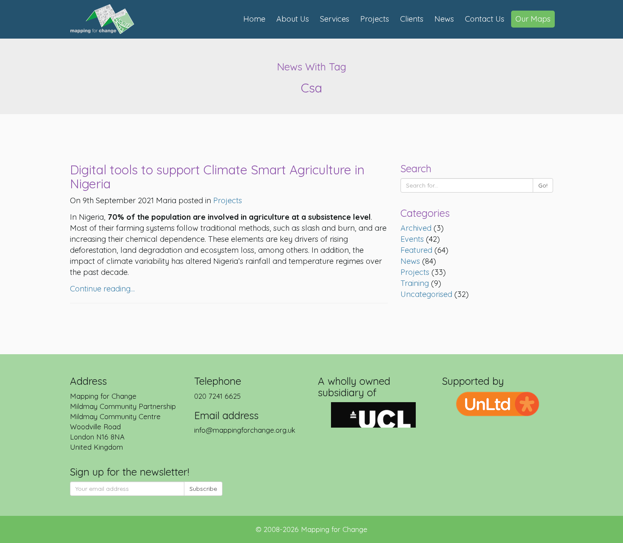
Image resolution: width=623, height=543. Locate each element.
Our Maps (533, 19)
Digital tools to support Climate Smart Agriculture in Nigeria (217, 177)
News (444, 19)
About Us (292, 19)
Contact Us (484, 19)
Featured (416, 250)
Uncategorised (426, 294)
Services (334, 19)
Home (254, 19)
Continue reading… (102, 289)
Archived (415, 228)
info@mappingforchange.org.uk (244, 429)
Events (412, 239)
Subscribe (203, 489)
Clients (411, 19)
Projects (374, 19)
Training (414, 283)
